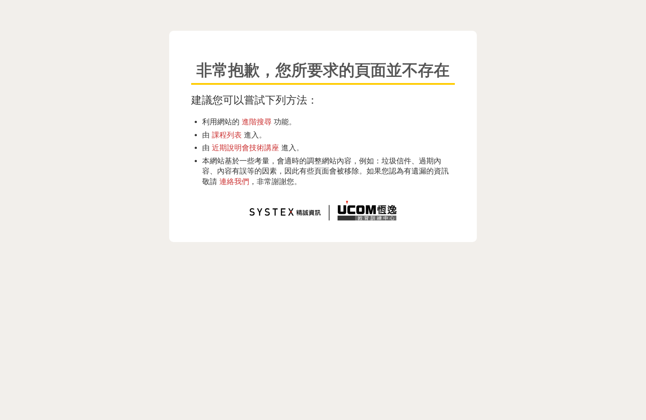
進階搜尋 (257, 122)
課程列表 (227, 135)
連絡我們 (234, 181)
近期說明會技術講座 (245, 148)
